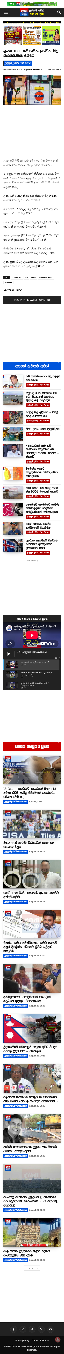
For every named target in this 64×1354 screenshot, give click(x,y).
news (33, 277)
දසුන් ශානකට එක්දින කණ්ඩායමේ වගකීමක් (38, 525)
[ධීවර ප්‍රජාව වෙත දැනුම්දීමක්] (13, 433)
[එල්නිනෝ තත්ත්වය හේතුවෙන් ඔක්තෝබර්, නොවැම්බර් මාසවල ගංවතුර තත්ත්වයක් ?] (32, 1078)
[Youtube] (50, 1329)
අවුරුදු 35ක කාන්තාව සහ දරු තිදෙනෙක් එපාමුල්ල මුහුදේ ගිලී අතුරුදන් (41, 396)
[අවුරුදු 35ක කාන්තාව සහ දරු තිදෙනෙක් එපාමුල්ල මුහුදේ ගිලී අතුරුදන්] (13, 397)
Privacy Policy (22, 1340)
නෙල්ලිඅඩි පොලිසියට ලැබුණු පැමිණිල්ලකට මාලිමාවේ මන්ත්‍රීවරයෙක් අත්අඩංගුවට (42, 508)
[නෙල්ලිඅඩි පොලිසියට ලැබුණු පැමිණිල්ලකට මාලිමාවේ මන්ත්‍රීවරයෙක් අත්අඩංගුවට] (13, 509)
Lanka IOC (17, 277)
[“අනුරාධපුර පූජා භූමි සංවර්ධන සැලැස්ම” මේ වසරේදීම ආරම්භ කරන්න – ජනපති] (13, 450)
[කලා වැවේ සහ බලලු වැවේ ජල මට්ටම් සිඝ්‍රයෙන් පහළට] (13, 492)
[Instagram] (22, 1329)
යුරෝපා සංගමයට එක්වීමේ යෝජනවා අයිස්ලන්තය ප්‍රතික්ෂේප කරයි (42, 544)
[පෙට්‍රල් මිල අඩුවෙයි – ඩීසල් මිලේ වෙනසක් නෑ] (13, 417)
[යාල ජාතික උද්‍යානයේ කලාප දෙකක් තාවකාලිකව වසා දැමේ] (32, 1232)
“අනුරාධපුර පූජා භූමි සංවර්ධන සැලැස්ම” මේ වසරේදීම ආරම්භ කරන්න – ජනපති (42, 451)
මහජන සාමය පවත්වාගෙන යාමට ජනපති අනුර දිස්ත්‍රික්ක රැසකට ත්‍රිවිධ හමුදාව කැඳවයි (30, 947)
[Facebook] (13, 1329)
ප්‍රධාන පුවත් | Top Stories (38, 420)
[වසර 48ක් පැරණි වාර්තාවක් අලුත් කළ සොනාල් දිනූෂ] (32, 824)
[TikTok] (32, 1329)
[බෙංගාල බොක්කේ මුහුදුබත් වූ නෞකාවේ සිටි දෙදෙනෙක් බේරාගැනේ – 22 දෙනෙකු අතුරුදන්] (32, 1178)
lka (26, 277)
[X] (41, 1329)
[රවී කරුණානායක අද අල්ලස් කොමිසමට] (13, 381)
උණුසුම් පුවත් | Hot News (17, 63)
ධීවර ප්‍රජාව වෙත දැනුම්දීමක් (43, 429)
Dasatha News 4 (34, 69)
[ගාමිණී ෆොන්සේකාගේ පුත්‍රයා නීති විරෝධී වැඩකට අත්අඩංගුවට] (32, 1128)
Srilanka (8, 282)
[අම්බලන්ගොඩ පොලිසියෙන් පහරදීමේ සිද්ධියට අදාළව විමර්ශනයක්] (32, 978)
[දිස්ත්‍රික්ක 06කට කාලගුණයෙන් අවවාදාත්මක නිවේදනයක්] (13, 473)
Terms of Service (40, 1340)
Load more (31, 560)
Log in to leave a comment (32, 300)
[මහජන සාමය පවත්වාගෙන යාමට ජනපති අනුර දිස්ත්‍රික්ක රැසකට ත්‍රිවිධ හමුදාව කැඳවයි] (32, 924)
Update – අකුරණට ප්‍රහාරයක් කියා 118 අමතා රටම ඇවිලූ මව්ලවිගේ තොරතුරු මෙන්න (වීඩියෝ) (29, 793)
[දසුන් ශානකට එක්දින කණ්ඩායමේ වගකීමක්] (13, 528)
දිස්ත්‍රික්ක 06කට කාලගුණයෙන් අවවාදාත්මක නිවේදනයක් (42, 472)
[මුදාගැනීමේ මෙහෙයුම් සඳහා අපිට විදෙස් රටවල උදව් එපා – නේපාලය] (32, 1028)
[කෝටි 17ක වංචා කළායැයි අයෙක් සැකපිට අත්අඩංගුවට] (32, 874)
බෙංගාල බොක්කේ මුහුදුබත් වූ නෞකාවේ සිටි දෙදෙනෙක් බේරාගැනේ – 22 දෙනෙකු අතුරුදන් (30, 1201)
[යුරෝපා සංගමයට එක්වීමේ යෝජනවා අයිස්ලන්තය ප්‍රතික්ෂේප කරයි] (13, 545)
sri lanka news (46, 277)
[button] (5, 12)
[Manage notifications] (57, 1339)
